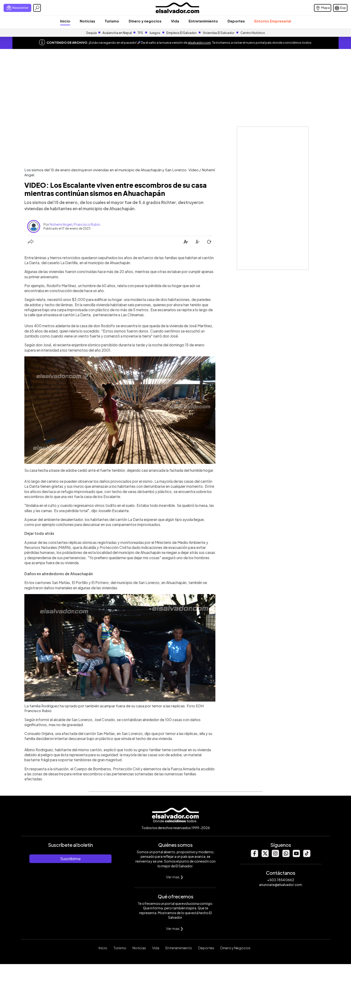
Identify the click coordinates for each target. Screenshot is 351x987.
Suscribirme (70, 858)
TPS (140, 33)
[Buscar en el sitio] (37, 8)
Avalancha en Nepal (117, 33)
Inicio (65, 21)
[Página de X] (265, 855)
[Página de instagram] (275, 855)
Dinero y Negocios (235, 948)
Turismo (112, 21)
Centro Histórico (252, 33)
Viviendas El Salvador (218, 33)
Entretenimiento (203, 21)
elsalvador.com (199, 42)
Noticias (87, 21)
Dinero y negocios (145, 21)
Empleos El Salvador (181, 33)
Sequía (91, 33)
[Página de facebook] (254, 855)
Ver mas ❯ (174, 876)
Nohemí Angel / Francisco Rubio (75, 224)
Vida (175, 21)
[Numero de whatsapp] (286, 855)
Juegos (154, 33)
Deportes (236, 21)
